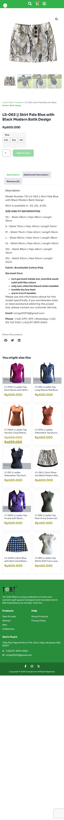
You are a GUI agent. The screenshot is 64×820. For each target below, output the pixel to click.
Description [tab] (13, 174)
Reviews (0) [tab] (13, 181)
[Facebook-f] (25, 666)
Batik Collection (16, 102)
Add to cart (23, 153)
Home (5, 102)
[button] (56, 19)
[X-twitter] (38, 666)
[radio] (6, 140)
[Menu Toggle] (5, 5)
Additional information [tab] (36, 174)
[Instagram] (32, 666)
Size (7, 135)
